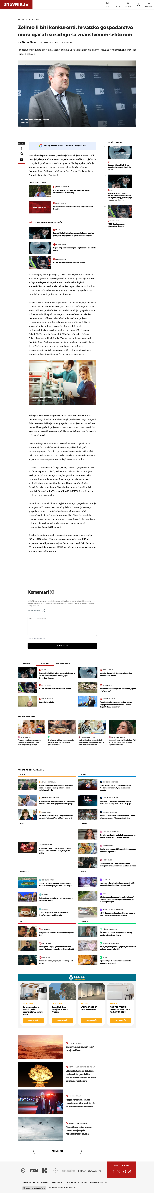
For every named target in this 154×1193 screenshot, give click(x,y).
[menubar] (138, 4)
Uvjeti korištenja (57, 1182)
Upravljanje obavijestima (35, 1188)
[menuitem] (138, 4)
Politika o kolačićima (98, 1182)
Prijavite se (62, 645)
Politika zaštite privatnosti (77, 1182)
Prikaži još (57, 1151)
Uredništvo (26, 1182)
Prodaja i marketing (41, 1182)
